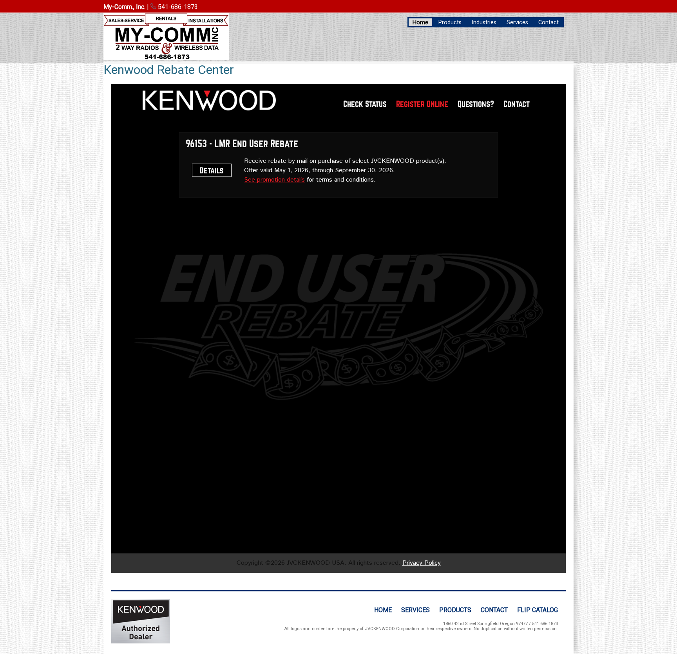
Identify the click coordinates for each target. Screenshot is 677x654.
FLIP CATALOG (537, 610)
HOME (383, 610)
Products (450, 22)
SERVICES (415, 610)
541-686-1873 (177, 7)
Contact (548, 22)
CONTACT (494, 610)
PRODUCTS (455, 610)
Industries (484, 22)
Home (420, 22)
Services (517, 22)
